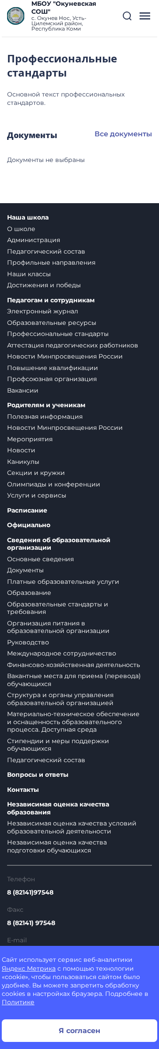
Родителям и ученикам (46, 405)
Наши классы (29, 274)
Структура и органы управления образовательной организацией (60, 699)
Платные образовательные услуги (63, 582)
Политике (18, 1002)
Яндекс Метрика (29, 968)
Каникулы (23, 462)
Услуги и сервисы (36, 495)
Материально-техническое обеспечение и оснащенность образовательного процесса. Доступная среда (73, 721)
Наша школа (28, 217)
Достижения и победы (44, 285)
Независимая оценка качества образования (58, 808)
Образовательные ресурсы (51, 323)
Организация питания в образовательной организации (58, 627)
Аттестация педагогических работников (72, 345)
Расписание (27, 510)
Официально (28, 525)
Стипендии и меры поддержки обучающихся (58, 745)
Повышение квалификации (52, 368)
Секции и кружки (36, 473)
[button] (127, 16)
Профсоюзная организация (52, 379)
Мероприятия (30, 439)
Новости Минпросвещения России (65, 356)
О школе (21, 229)
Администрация (33, 240)
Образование (29, 593)
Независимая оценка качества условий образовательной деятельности (71, 827)
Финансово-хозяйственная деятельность (73, 665)
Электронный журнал (42, 311)
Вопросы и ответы (37, 775)
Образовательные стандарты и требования (57, 608)
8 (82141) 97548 (31, 923)
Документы (25, 570)
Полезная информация (45, 416)
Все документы (123, 134)
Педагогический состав (46, 251)
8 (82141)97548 (30, 892)
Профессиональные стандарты (58, 334)
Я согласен (79, 1030)
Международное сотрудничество (61, 653)
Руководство (28, 642)
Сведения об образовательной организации (58, 544)
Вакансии (22, 390)
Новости (21, 450)
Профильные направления (51, 262)
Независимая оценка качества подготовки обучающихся (57, 846)
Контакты (23, 790)
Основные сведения (40, 559)
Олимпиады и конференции (53, 484)
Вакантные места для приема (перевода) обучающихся (74, 680)
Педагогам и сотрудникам (51, 300)
